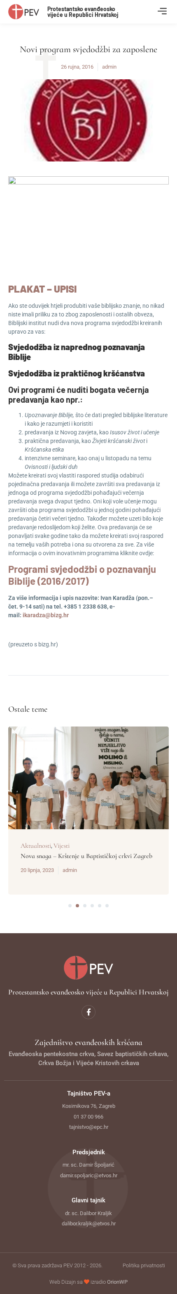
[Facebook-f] (88, 1012)
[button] (162, 11)
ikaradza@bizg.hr (46, 615)
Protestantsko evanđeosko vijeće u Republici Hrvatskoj (83, 11)
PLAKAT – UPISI (42, 289)
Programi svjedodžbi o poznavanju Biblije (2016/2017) (82, 575)
